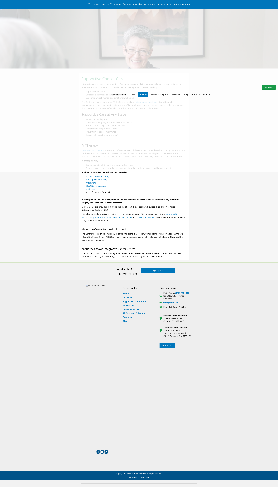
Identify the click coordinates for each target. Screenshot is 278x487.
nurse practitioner (145, 217)
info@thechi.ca (170, 302)
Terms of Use (144, 477)
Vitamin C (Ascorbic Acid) (97, 176)
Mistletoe (90, 189)
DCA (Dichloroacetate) (96, 186)
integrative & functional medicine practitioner (110, 217)
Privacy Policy (133, 477)
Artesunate (91, 182)
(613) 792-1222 (182, 293)
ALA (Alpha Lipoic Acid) (96, 179)
